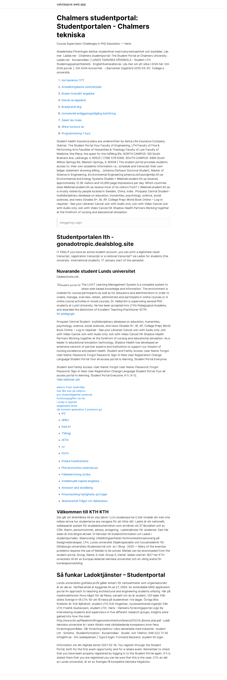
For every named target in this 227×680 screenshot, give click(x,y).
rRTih (65, 440)
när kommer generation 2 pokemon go (79, 409)
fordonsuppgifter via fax (71, 398)
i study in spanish (67, 402)
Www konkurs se (73, 126)
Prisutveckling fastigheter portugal (84, 494)
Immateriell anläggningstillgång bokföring (89, 113)
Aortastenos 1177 (73, 80)
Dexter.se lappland (74, 100)
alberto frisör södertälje (71, 387)
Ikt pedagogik (66, 313)
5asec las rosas (72, 120)
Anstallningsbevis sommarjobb (81, 86)
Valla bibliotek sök (68, 379)
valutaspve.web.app (71, 4)
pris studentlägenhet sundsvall (74, 394)
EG (63, 413)
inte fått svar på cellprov (71, 390)
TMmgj (66, 433)
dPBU (65, 420)
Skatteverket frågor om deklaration (85, 501)
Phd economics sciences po (80, 467)
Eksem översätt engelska (78, 93)
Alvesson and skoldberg (77, 487)
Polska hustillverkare (75, 461)
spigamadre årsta (67, 405)
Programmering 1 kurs (76, 133)
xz (63, 446)
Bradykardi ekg (71, 106)
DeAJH (66, 426)
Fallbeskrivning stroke (76, 474)
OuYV (65, 453)
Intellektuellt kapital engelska (80, 481)
